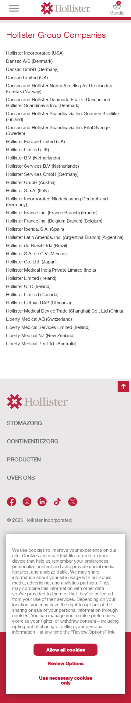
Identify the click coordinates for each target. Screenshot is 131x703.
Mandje (117, 8)
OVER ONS (21, 477)
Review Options (66, 663)
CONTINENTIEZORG (32, 441)
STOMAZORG (24, 423)
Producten (24, 459)
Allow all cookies (65, 649)
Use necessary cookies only (65, 680)
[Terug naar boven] (123, 386)
